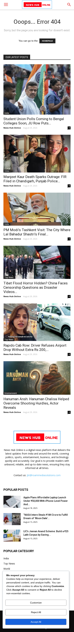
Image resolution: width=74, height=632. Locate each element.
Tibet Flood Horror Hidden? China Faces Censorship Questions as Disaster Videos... (35, 287)
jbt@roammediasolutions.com (44, 475)
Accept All (36, 621)
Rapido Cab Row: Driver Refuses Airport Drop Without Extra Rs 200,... (34, 347)
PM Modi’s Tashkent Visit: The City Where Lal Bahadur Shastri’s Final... (36, 232)
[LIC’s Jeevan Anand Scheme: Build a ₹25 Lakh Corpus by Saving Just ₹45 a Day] (12, 536)
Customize (36, 602)
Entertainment (10, 393)
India (6, 113)
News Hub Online (12, 127)
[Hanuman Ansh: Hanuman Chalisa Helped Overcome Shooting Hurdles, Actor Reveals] (37, 378)
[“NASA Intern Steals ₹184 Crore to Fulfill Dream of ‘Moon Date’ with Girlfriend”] (12, 519)
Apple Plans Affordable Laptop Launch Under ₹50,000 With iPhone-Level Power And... (45, 501)
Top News (8, 277)
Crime (6, 171)
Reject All (36, 612)
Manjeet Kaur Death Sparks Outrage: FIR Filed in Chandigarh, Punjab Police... (34, 179)
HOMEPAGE (47, 41)
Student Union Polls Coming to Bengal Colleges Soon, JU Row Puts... (33, 121)
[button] (69, 4)
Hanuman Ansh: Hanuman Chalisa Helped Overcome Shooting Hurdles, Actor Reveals (36, 403)
